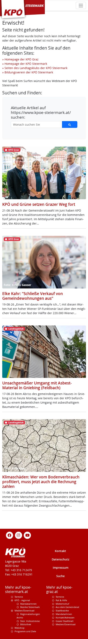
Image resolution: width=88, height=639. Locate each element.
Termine (19, 596)
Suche (60, 576)
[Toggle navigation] (81, 5)
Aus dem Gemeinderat (67, 607)
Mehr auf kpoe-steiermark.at (18, 589)
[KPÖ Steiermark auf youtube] (27, 535)
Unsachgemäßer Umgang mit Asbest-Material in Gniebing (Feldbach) (37, 385)
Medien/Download (24, 610)
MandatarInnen (64, 614)
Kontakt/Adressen (65, 617)
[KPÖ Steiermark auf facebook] (9, 535)
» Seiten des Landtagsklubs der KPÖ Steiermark (34, 68)
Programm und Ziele (25, 631)
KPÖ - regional (22, 600)
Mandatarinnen (28, 603)
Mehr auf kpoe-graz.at (59, 589)
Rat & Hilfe (61, 600)
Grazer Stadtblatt (64, 621)
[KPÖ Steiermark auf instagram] (18, 535)
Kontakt (60, 551)
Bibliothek (25, 624)
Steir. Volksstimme (30, 621)
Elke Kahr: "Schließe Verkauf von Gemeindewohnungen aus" (32, 296)
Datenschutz (60, 559)
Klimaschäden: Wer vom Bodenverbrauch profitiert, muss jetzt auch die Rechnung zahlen (40, 481)
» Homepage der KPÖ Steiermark (24, 64)
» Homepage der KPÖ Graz (20, 59)
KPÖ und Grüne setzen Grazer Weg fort (38, 204)
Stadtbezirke (62, 610)
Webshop (20, 627)
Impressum (60, 568)
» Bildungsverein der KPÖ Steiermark (27, 72)
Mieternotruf (62, 603)
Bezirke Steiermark (30, 607)
